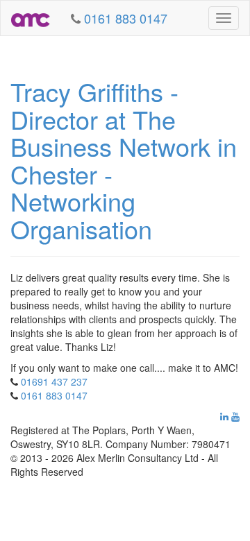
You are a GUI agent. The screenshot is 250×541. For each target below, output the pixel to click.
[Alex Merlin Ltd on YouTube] (235, 416)
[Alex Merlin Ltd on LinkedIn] (224, 416)
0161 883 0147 (54, 395)
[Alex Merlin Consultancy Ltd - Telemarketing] (30, 18)
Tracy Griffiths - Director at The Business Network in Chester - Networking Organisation (123, 160)
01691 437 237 (54, 381)
